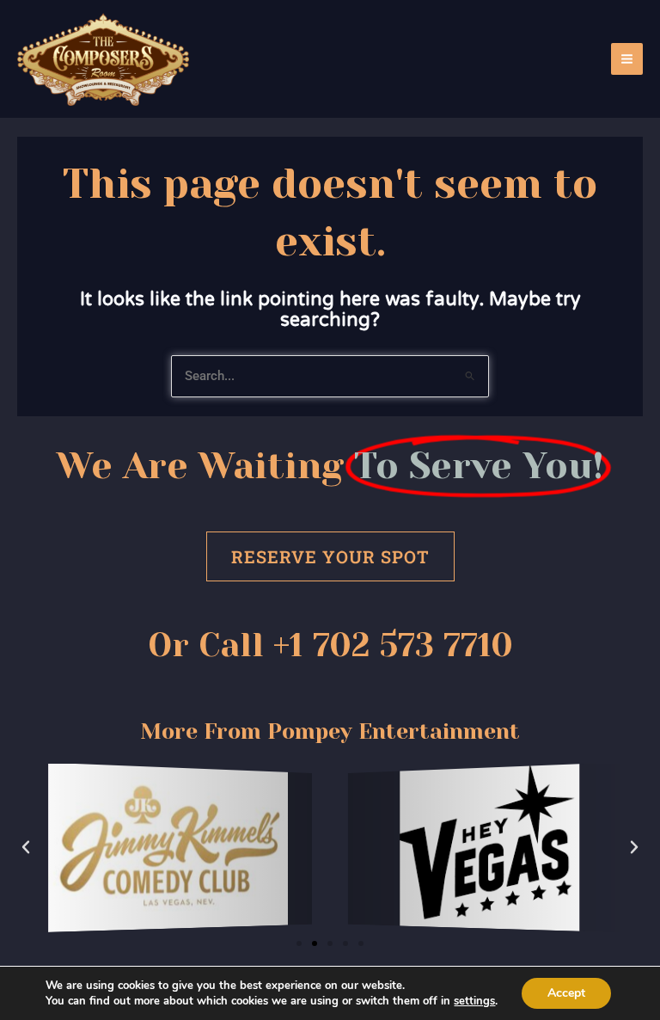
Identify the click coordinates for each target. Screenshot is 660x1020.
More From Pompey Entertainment (330, 731)
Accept (566, 993)
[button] (25, 847)
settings (474, 1001)
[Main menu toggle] (627, 59)
